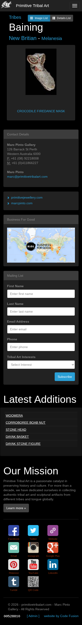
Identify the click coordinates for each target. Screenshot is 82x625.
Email (14, 556)
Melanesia (51, 38)
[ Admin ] (33, 616)
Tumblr (14, 590)
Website (53, 539)
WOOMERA (14, 415)
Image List (41, 18)
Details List (64, 18)
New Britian (22, 38)
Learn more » (16, 508)
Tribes (15, 17)
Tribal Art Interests (21, 357)
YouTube (33, 573)
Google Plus (53, 556)
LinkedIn (53, 573)
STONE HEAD (16, 429)
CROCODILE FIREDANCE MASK (41, 111)
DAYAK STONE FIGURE (23, 444)
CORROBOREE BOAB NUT (26, 422)
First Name (15, 286)
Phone (12, 339)
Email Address (18, 321)
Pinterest (14, 573)
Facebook (13, 539)
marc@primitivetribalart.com (27, 176)
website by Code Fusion (61, 616)
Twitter (33, 539)
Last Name (15, 304)
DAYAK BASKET (17, 436)
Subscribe (65, 376)
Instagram (33, 556)
